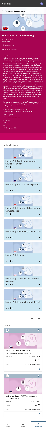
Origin (7, 364)
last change (9, 356)
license (8, 360)
